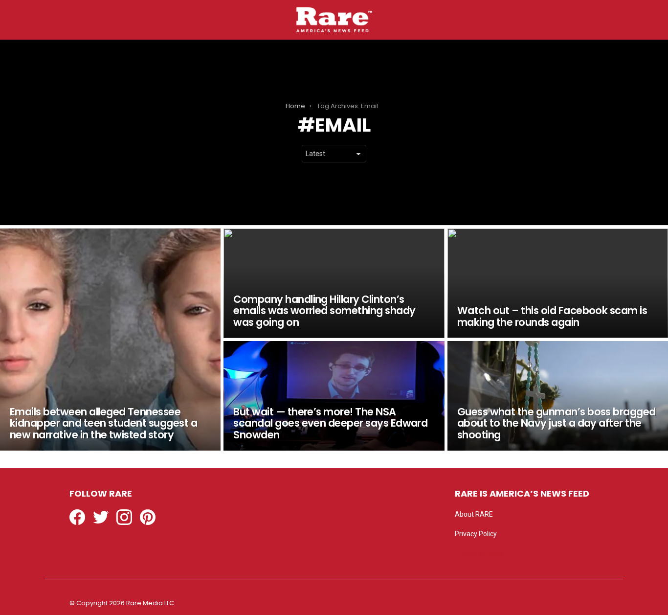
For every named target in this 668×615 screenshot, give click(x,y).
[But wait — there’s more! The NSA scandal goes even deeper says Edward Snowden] (333, 396)
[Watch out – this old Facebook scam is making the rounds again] (557, 283)
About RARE (474, 514)
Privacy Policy (476, 534)
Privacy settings (479, 553)
